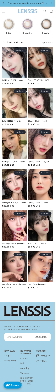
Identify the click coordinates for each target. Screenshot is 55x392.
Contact (24, 358)
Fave (47, 33)
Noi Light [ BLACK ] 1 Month (13, 80)
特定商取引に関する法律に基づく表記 (26, 381)
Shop (7, 355)
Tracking (24, 373)
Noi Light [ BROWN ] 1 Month (13, 162)
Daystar (29, 33)
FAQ (22, 363)
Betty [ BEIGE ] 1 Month (11, 121)
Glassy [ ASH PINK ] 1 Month (13, 243)
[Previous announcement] (3, 3)
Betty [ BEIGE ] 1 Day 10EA (38, 80)
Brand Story (10, 360)
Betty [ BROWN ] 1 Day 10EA (39, 162)
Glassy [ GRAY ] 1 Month (37, 121)
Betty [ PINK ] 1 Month (36, 284)
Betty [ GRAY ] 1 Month (37, 243)
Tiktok (43, 361)
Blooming (10, 33)
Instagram (45, 355)
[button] (3, 11)
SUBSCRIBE (41, 336)
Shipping (24, 368)
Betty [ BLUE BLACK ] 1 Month (14, 203)
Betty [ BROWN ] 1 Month (38, 203)
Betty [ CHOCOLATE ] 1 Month (14, 284)
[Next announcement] (52, 3)
